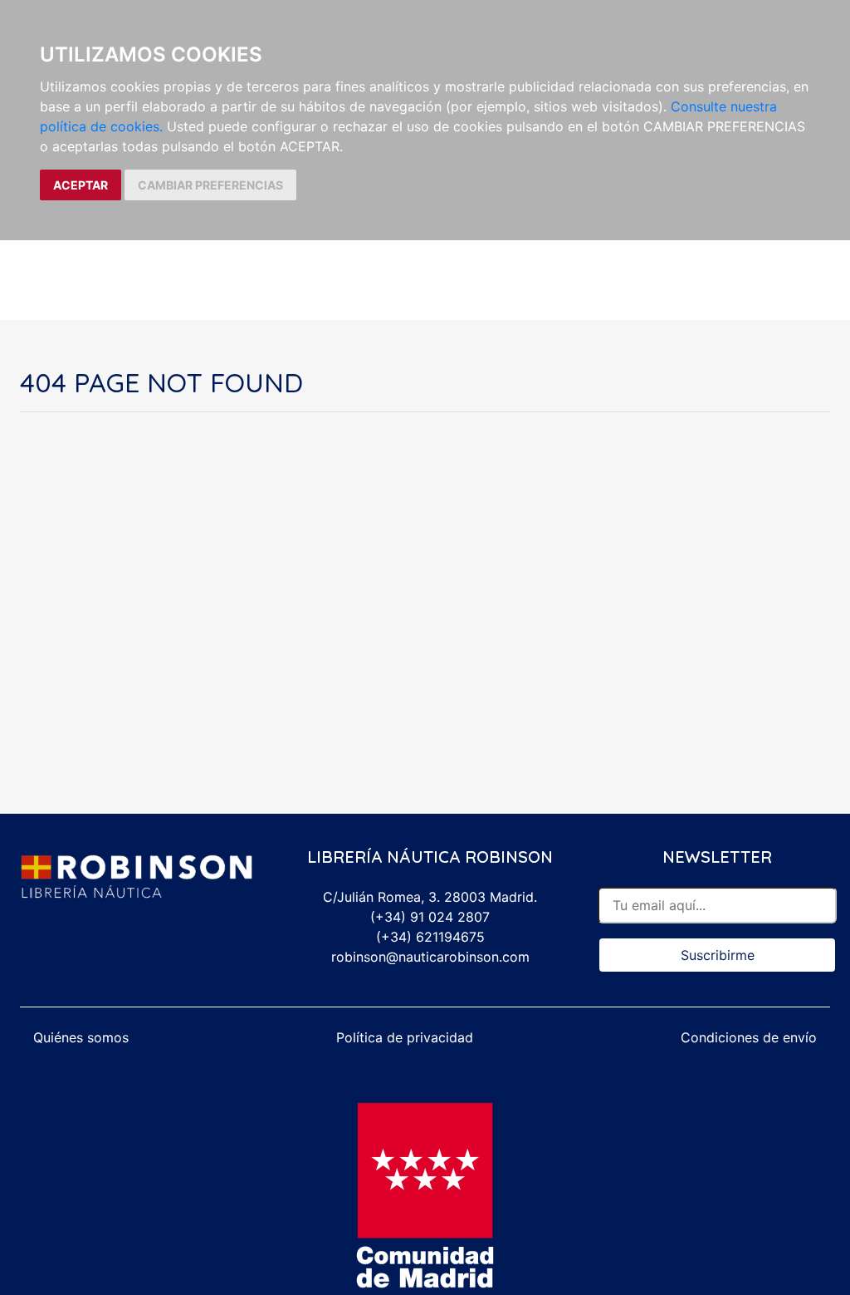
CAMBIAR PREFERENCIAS (210, 185)
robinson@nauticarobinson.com (430, 956)
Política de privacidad (404, 1037)
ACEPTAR (80, 185)
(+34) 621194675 (430, 936)
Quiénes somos (81, 1037)
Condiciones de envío (749, 1037)
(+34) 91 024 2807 (430, 916)
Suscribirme (718, 955)
